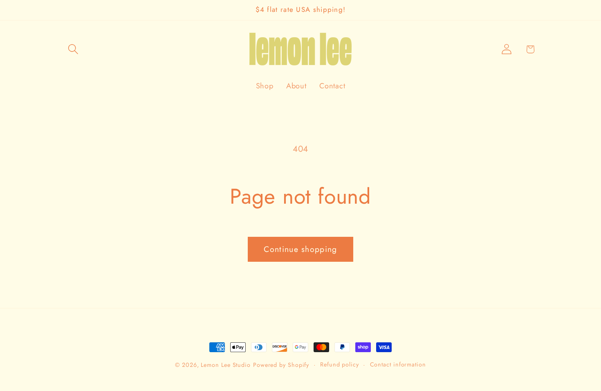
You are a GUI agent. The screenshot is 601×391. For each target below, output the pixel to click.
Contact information (398, 364)
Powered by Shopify (281, 365)
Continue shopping (300, 249)
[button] (73, 49)
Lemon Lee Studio (226, 365)
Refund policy (339, 364)
